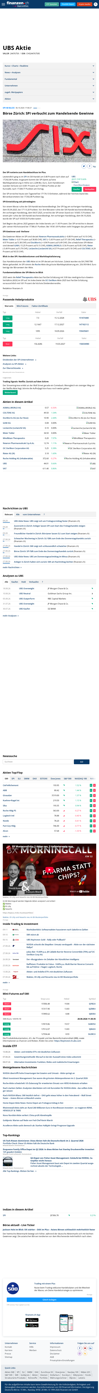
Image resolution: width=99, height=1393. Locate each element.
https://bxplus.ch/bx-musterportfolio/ (18, 913)
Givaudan (7, 795)
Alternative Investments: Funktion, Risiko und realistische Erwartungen (46, 1062)
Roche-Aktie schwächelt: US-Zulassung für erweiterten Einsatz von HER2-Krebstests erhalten (45, 1083)
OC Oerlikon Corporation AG (16, 448)
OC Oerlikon (51, 280)
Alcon (5, 831)
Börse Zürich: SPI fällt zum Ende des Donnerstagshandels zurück (43, 551)
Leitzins (81, 1378)
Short (8, 344)
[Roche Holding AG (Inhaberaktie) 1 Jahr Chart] (80, 458)
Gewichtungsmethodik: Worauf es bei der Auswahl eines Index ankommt (47, 1057)
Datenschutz (55, 1350)
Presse (8, 1354)
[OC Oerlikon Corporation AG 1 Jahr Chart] (82, 448)
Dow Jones (60, 1372)
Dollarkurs (55, 1375)
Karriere (8, 1350)
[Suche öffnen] (96, 4)
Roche (38, 264)
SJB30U (92, 1014)
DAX (36, 1372)
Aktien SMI (9, 1372)
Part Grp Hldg (9, 826)
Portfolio (44, 1378)
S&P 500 (8, 1375)
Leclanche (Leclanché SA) (40, 248)
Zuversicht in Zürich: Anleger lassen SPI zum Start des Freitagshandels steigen (49, 526)
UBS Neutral (24, 593)
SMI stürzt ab (33, 934)
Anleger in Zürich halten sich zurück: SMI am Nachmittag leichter (43, 562)
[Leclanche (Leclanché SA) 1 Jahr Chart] (83, 428)
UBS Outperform (27, 598)
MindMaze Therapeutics (14, 438)
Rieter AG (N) (9, 453)
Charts (76, 185)
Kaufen (76, 189)
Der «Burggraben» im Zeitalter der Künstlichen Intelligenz (53, 959)
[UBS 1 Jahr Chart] (93, 463)
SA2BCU (92, 1034)
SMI (16, 1375)
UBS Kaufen (24, 608)
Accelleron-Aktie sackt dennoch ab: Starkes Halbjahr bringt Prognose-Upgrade (39, 1125)
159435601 (84, 331)
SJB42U (92, 1029)
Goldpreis (25, 1375)
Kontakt (8, 1347)
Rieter (90, 245)
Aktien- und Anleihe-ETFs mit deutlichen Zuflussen (49, 971)
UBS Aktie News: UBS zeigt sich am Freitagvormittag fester (41, 521)
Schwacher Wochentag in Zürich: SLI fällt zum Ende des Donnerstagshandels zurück (52, 538)
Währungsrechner (58, 1378)
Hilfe (31, 1347)
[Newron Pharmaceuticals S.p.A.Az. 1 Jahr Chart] (79, 443)
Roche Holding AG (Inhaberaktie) (18, 458)
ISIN (23, 53)
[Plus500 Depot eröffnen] (20, 5)
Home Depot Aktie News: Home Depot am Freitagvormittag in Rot (33, 1103)
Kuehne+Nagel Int (11, 800)
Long (7, 318)
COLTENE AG (9, 412)
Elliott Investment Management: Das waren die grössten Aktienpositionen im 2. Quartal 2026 (45, 1078)
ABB (5, 790)
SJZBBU (92, 1008)
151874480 (84, 318)
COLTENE (85, 248)
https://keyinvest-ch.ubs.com (67, 1041)
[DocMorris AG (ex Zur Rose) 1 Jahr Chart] (82, 418)
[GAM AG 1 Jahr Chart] (91, 423)
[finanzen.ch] (18, 2)
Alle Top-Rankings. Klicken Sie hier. (18, 1171)
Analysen (86, 185)
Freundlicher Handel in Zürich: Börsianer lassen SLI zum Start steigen (45, 533)
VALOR (6, 53)
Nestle (6, 821)
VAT (44, 239)
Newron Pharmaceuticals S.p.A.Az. (18, 443)
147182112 (84, 324)
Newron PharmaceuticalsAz (51, 236)
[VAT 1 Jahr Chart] (93, 468)
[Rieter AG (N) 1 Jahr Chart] (89, 453)
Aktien (35, 1375)
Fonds (88, 1375)
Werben (33, 1350)
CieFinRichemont (10, 785)
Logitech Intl (8, 815)
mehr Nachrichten (11, 567)
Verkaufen (89, 189)
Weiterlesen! (10, 392)
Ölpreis (72, 1378)
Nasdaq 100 (72, 1372)
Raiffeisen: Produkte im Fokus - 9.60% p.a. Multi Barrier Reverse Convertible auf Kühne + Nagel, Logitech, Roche (60, 965)
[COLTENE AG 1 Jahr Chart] (89, 413)
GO (81, 761)
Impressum (55, 1347)
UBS (73, 176)
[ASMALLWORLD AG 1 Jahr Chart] (86, 408)
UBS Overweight (26, 588)
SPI (25, 176)
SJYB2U (92, 1003)
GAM (16, 245)
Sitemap (8, 1357)
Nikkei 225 (85, 1372)
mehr (5, 836)
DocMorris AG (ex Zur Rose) (15, 418)
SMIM (29, 1372)
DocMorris (36, 242)
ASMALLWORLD (53, 245)
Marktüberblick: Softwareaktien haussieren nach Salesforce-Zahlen (57, 929)
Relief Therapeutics (84, 239)
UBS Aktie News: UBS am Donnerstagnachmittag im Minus (41, 556)
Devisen (44, 1375)
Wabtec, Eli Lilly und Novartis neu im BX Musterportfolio (25, 897)
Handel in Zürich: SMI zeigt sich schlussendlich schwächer (40, 546)
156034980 (84, 344)
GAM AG (7, 423)
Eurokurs (66, 1375)
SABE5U (92, 1024)
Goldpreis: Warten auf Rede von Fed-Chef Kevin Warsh (28, 1120)
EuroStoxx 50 (47, 1372)
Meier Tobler (8, 239)
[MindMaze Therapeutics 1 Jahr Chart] (84, 438)
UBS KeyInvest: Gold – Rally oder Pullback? (46, 939)
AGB (52, 1357)
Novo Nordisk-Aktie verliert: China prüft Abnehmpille (27, 1115)
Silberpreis (78, 1375)
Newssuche (10, 756)
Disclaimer (55, 1354)
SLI (23, 1372)
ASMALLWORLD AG (12, 407)
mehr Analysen (10, 615)
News (81, 185)
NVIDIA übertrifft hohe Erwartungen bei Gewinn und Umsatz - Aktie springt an (39, 1073)
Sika (5, 805)
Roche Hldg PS (9, 810)
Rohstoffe (32, 1378)
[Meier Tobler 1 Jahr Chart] (89, 433)
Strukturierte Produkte (15, 1378)
